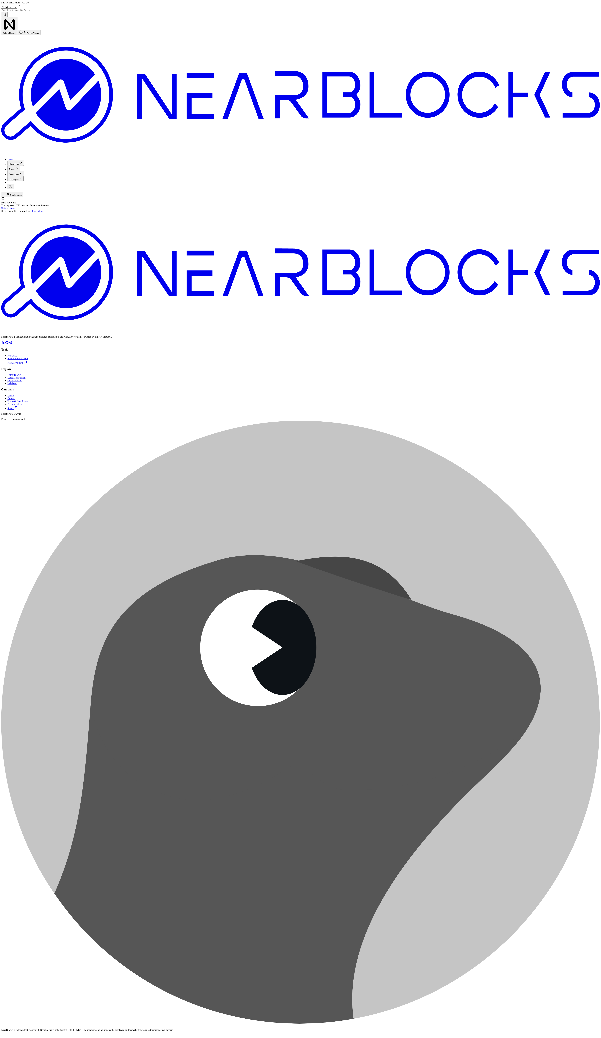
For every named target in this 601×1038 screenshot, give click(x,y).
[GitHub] (7, 343)
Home (11, 159)
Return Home (8, 208)
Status (10, 408)
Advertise (12, 355)
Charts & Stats (15, 380)
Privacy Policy (15, 404)
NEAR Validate (15, 362)
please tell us (37, 211)
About (11, 395)
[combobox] (15, 10)
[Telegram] (11, 343)
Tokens (12, 169)
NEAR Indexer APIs (18, 358)
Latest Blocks (14, 375)
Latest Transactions (17, 377)
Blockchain (14, 164)
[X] (3, 343)
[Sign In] (11, 186)
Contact (11, 398)
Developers (14, 174)
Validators (12, 383)
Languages (14, 179)
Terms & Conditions (18, 401)
